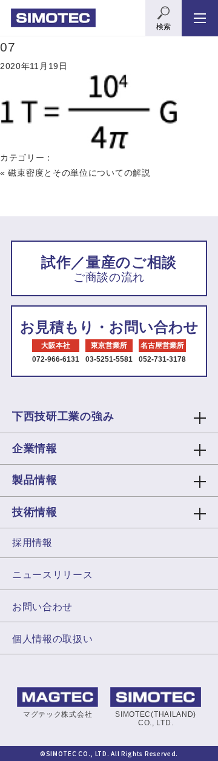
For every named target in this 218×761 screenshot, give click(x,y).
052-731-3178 (162, 359)
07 (7, 47)
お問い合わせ (42, 607)
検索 (163, 26)
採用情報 (32, 542)
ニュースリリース (52, 575)
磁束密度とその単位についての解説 (79, 173)
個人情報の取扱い (52, 639)
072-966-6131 (55, 359)
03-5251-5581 (109, 359)
